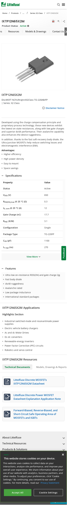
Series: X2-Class (36, 13)
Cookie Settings (48, 492)
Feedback (63, 253)
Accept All (17, 492)
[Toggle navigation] (63, 4)
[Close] (63, 454)
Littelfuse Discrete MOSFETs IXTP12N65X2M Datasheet (30, 381)
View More (32, 256)
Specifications (13, 175)
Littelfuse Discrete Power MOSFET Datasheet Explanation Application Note (37, 397)
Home (4, 13)
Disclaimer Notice (55, 108)
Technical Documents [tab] (17, 367)
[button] (33, 66)
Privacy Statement (50, 482)
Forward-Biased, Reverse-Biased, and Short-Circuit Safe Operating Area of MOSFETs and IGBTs (36, 414)
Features (10, 268)
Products (14, 13)
